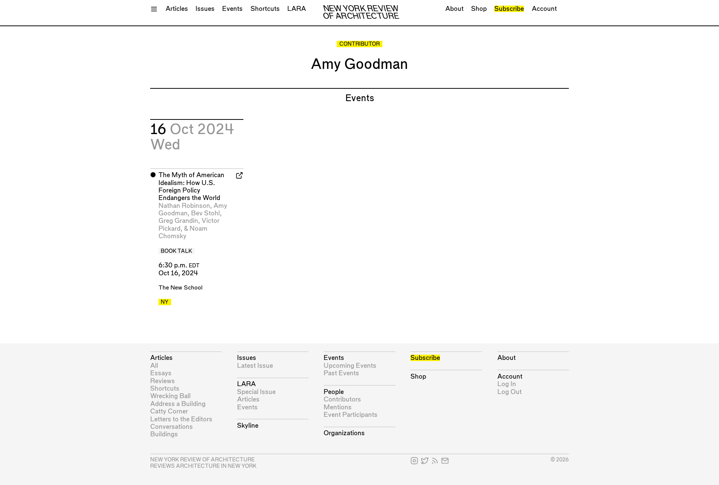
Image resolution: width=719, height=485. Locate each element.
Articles (177, 9)
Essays (161, 373)
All (154, 366)
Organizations (344, 433)
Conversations (171, 427)
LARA (296, 9)
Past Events (341, 373)
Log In (506, 384)
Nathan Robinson (184, 206)
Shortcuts (265, 9)
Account (544, 9)
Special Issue (256, 392)
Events (232, 9)
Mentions (338, 407)
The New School (180, 288)
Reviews (162, 381)
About (454, 9)
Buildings (164, 434)
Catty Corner (169, 411)
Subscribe (509, 9)
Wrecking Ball (170, 396)
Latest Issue (255, 366)
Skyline (247, 425)
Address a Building (178, 404)
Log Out (509, 392)
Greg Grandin (178, 221)
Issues (205, 9)
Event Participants (350, 415)
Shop (479, 9)
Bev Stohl (205, 213)
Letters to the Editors (181, 419)
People (334, 392)
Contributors (342, 399)
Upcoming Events (350, 366)
